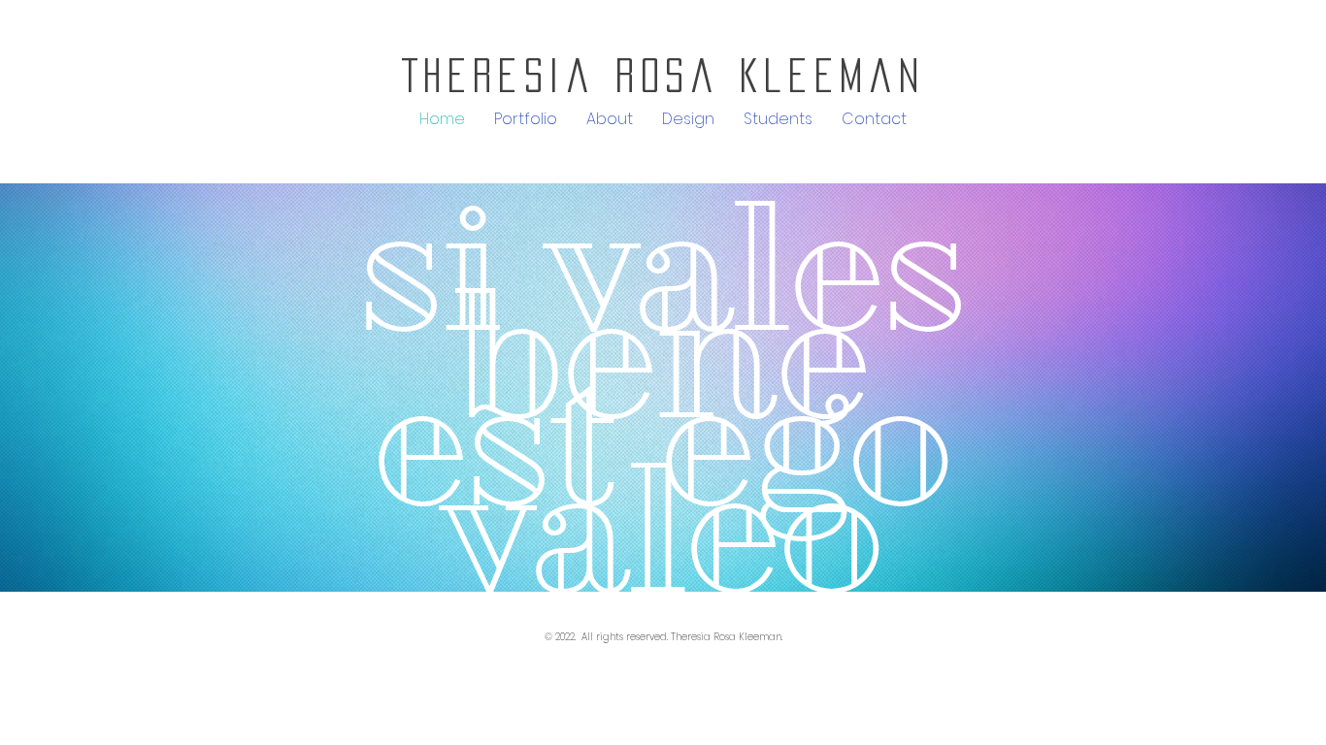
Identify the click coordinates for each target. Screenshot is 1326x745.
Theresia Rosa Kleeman (663, 75)
